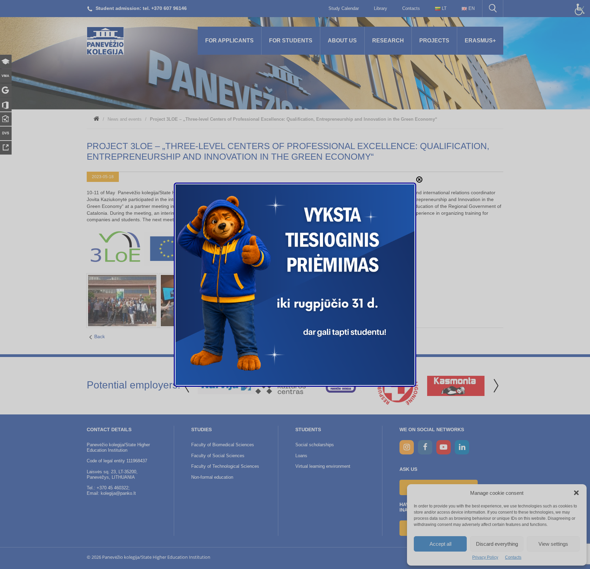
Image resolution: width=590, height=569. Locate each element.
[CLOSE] (419, 179)
